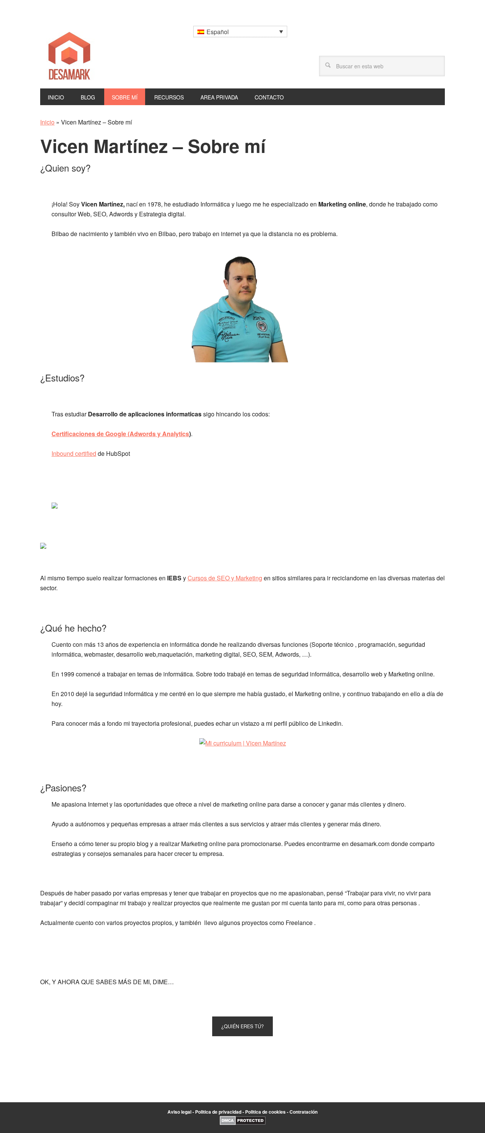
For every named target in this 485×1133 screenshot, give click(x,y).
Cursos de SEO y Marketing (225, 578)
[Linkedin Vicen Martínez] (242, 743)
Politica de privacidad (218, 1111)
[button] (240, 31)
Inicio (47, 122)
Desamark (91, 53)
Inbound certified (74, 453)
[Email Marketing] (242, 546)
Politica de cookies (265, 1111)
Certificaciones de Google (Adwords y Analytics (120, 433)
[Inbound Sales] (248, 506)
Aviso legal (179, 1111)
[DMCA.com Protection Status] (243, 1123)
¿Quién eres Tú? (242, 1026)
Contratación (303, 1111)
